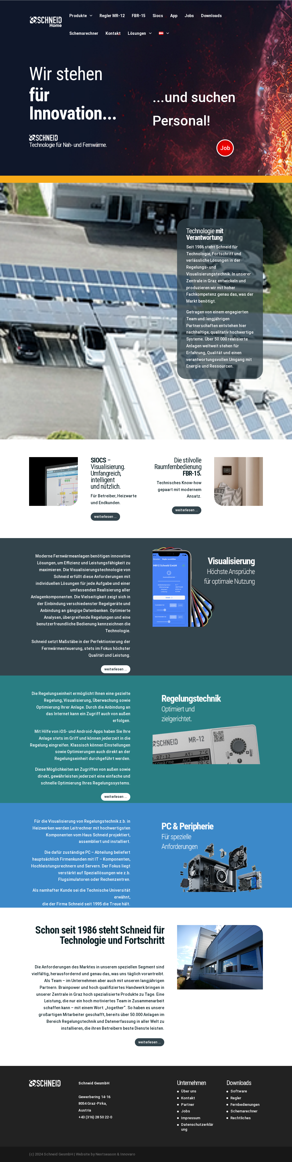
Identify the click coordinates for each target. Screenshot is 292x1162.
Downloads (211, 16)
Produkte (78, 16)
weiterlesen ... (105, 517)
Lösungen (137, 33)
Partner (187, 1104)
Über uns (188, 1091)
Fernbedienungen (244, 1104)
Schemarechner (83, 33)
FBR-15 (138, 16)
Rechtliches (240, 1118)
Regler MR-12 (112, 16)
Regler (235, 1098)
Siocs (158, 16)
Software (238, 1091)
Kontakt (113, 33)
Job (225, 148)
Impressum (190, 1118)
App (173, 16)
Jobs (189, 16)
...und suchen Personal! (194, 109)
